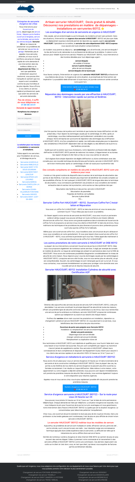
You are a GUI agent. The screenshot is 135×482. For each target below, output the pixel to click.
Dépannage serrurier (22, 16)
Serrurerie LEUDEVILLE (29, 162)
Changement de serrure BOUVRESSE (93, 480)
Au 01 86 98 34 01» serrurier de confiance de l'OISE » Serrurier (55, 16)
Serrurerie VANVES (29, 194)
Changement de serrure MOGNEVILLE (93, 477)
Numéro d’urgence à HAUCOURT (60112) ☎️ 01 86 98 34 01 (80, 388)
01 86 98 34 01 (21, 1)
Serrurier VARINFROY (23, 455)
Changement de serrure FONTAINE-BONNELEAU (42, 472)
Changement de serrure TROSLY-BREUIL (42, 480)
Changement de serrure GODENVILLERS (93, 475)
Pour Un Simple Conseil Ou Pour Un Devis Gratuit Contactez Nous (95, 8)
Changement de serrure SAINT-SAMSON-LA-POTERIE (42, 477)
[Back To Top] (130, 477)
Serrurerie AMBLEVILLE (29, 165)
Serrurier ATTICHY (112, 455)
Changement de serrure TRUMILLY (42, 475)
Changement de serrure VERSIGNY (93, 472)
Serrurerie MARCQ (29, 182)
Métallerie (32, 16)
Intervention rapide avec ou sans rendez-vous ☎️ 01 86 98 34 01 (80, 88)
